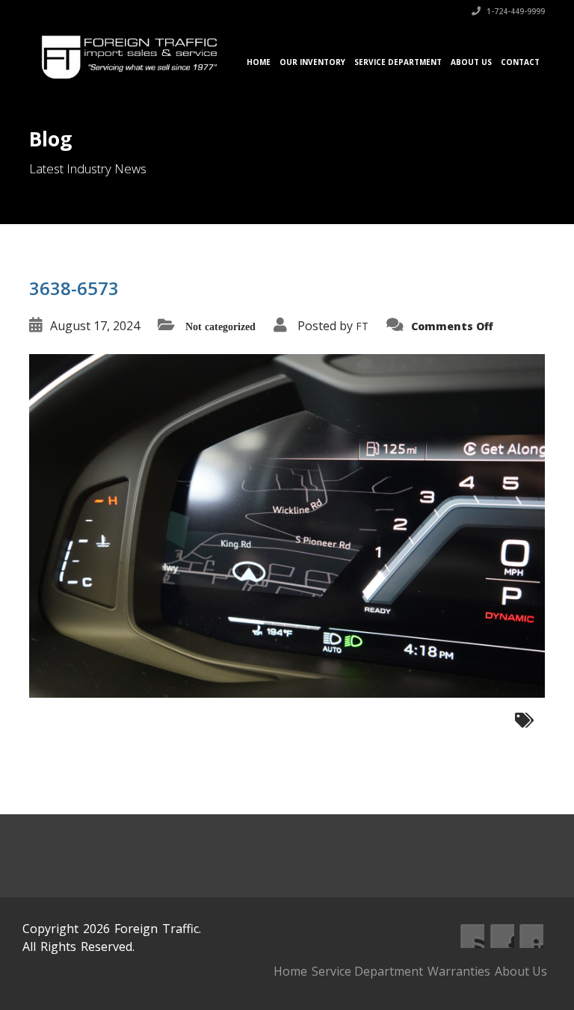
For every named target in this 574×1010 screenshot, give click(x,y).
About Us (471, 62)
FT (362, 326)
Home (259, 62)
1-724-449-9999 (514, 11)
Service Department (398, 62)
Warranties (459, 971)
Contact (520, 62)
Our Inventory (312, 62)
